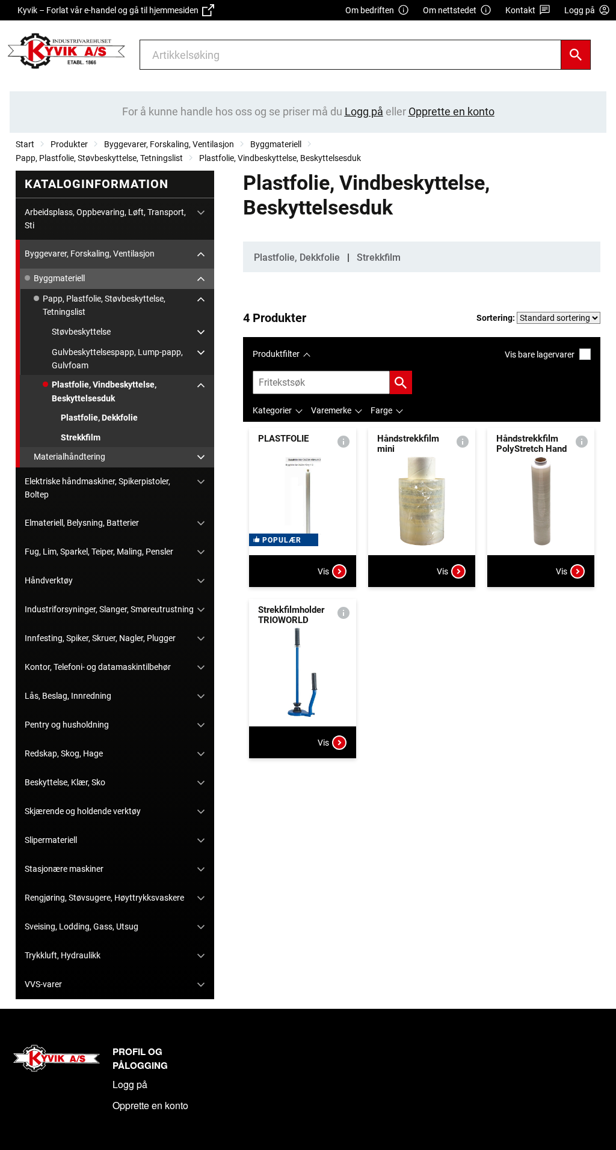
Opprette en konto (150, 1105)
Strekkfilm (80, 437)
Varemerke (331, 410)
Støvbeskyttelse (81, 331)
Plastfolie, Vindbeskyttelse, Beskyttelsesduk (280, 158)
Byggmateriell (275, 144)
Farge (381, 410)
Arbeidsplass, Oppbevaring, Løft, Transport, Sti (105, 218)
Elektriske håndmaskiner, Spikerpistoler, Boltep (97, 487)
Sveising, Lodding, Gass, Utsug (81, 926)
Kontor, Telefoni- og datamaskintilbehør (98, 667)
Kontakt (520, 10)
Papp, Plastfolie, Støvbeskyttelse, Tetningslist (99, 158)
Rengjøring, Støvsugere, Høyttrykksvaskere (104, 897)
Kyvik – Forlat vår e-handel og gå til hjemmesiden (109, 10)
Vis (323, 571)
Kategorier (272, 410)
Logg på (129, 1084)
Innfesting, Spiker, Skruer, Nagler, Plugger (100, 638)
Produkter (69, 144)
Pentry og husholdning (67, 724)
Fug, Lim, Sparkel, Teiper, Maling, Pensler (99, 551)
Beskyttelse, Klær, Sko (65, 782)
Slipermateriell (51, 840)
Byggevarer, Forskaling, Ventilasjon (169, 144)
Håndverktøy (49, 580)
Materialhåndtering (69, 456)
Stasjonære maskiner (64, 869)
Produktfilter (276, 354)
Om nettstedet (449, 10)
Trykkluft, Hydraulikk (62, 955)
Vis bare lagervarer (539, 354)
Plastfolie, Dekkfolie (99, 417)
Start (25, 144)
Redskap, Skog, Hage (64, 753)
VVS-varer (43, 984)
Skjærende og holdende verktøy (83, 811)
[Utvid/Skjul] (201, 212)
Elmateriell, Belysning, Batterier (82, 523)
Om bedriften (369, 10)
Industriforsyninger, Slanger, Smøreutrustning (109, 609)
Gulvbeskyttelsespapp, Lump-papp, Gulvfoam (117, 358)
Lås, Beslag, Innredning (68, 696)
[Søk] (576, 55)
